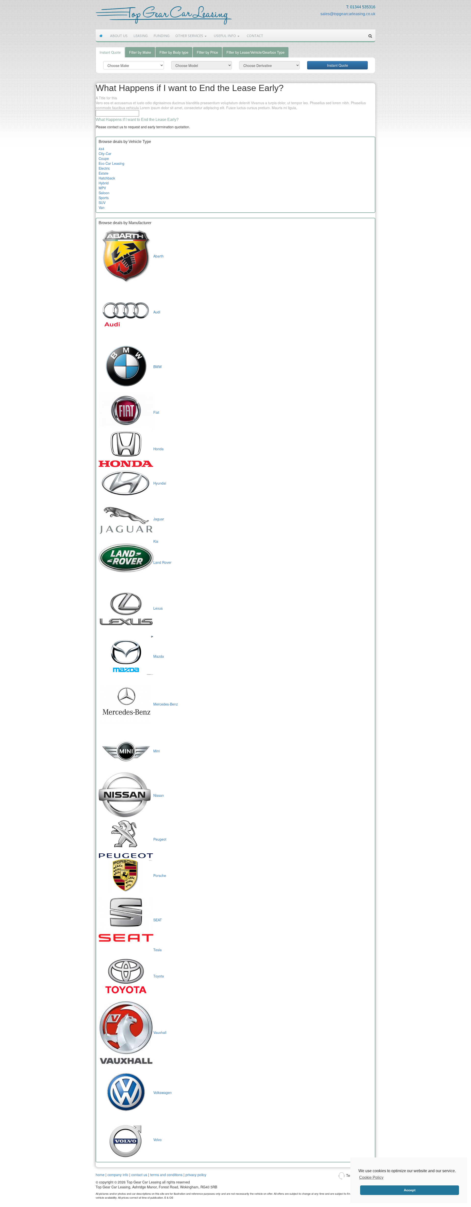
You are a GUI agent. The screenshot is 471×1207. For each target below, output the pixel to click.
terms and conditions (166, 1174)
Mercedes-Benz (165, 704)
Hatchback (107, 178)
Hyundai (159, 483)
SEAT (157, 919)
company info (117, 1174)
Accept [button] (410, 1190)
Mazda (158, 656)
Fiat (156, 412)
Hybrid (104, 182)
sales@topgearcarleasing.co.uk (347, 14)
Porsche (159, 875)
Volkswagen (162, 1092)
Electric (104, 168)
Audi (156, 311)
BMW (157, 366)
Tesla (157, 949)
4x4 (101, 148)
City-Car (105, 153)
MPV (102, 187)
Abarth (158, 256)
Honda (158, 448)
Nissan (158, 795)
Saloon (104, 192)
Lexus (158, 608)
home (100, 1174)
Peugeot (159, 839)
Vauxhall (159, 1032)
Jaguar (158, 518)
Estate (103, 173)
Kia (155, 541)
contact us (139, 1174)
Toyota (158, 976)
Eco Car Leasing (111, 163)
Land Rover (162, 562)
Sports (104, 197)
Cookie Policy (371, 1177)
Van (102, 207)
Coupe (104, 158)
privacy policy (195, 1174)
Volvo (157, 1139)
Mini (156, 750)
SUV (102, 202)
